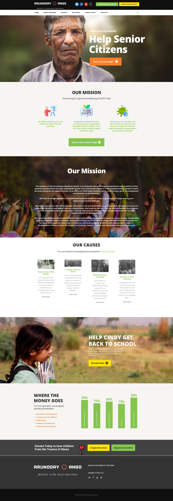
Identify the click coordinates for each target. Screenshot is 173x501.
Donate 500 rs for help (129, 4)
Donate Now (97, 363)
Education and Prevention (46, 414)
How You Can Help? (103, 61)
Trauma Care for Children (46, 417)
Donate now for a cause (107, 4)
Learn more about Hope (84, 142)
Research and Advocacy (45, 423)
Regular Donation (123, 447)
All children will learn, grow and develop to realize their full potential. (50, 124)
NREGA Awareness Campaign (100, 276)
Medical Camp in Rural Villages (46, 273)
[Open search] (137, 12)
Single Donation (98, 447)
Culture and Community (46, 426)
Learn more (46, 297)
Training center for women (73, 270)
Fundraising (41, 420)
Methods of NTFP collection (127, 278)
